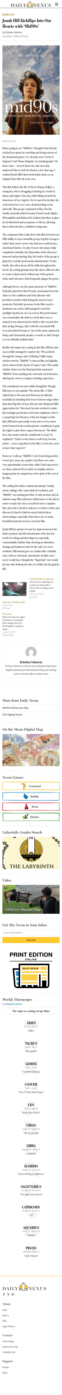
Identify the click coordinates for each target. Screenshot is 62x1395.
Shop (4, 1372)
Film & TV (8, 14)
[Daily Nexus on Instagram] (12, 1294)
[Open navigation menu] (57, 4)
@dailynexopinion (13, 1004)
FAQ (4, 1321)
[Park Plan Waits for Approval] (43, 587)
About (6, 1304)
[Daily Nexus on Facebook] (3, 1294)
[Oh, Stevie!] (15, 624)
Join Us (5, 1315)
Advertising (7, 1341)
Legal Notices (8, 1326)
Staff (4, 1310)
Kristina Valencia (14, 32)
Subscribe (31, 940)
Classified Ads (8, 1352)
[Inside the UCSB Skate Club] (14, 589)
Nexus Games (12, 777)
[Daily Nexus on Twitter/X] (8, 1294)
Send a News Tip (10, 1346)
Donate (5, 1367)
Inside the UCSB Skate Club (13, 602)
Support (7, 1361)
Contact (7, 1335)
